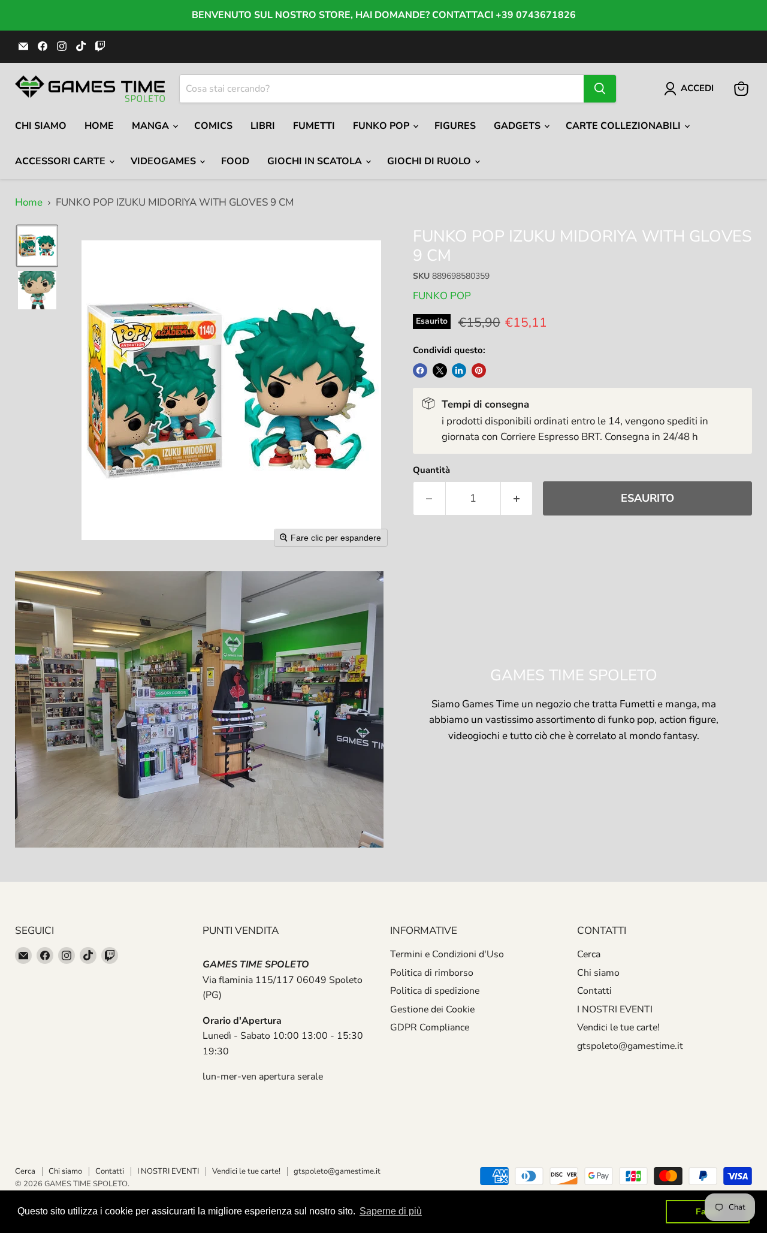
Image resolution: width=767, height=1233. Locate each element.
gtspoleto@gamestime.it (630, 1046)
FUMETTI (314, 125)
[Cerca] (600, 89)
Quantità (431, 470)
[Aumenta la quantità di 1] (517, 498)
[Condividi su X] (440, 370)
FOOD (235, 161)
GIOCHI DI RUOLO (430, 161)
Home (99, 125)
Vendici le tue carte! (618, 1027)
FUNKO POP (382, 125)
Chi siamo (598, 972)
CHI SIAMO (41, 125)
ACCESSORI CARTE (61, 161)
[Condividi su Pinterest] (479, 370)
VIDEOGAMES (164, 161)
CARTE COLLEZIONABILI (624, 125)
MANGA (151, 125)
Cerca (588, 954)
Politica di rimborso (431, 972)
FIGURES (455, 125)
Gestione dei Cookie (432, 1009)
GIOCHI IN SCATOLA (315, 161)
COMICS (213, 125)
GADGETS (518, 125)
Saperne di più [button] (391, 1211)
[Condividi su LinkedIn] (459, 370)
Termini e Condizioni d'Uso (447, 954)
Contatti (594, 990)
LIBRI (262, 125)
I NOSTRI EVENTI (615, 1009)
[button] (37, 245)
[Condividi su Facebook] (420, 370)
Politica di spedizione (434, 990)
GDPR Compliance (429, 1027)
